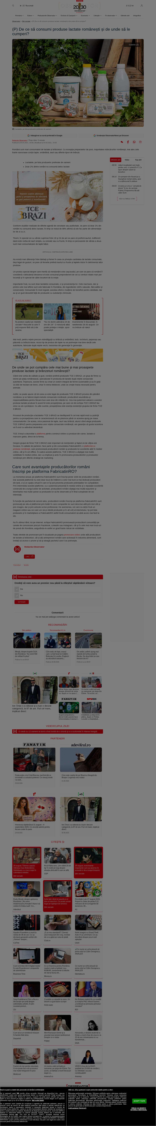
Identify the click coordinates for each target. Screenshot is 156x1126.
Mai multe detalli (38, 1100)
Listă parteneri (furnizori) (77, 1108)
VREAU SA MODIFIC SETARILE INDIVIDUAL (138, 1109)
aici (16, 1114)
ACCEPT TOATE (139, 1101)
